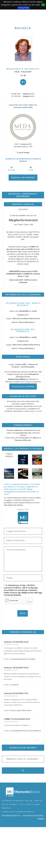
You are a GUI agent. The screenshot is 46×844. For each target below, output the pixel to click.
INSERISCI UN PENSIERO (23, 178)
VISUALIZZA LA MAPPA (23, 387)
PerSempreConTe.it (11, 815)
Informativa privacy (33, 815)
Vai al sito (11, 170)
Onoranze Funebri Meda (23, 107)
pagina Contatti (36, 411)
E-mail (30, 170)
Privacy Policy (23, 7)
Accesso (41, 818)
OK (43, 5)
